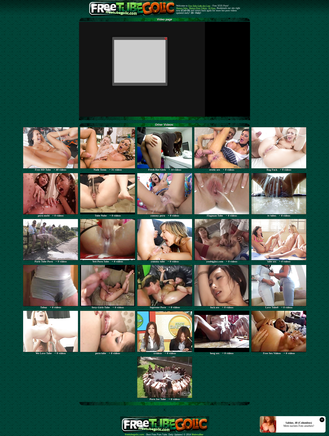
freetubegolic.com (134, 434)
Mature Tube (182, 8)
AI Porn (211, 8)
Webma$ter (197, 434)
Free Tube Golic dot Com (199, 6)
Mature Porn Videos (198, 8)
